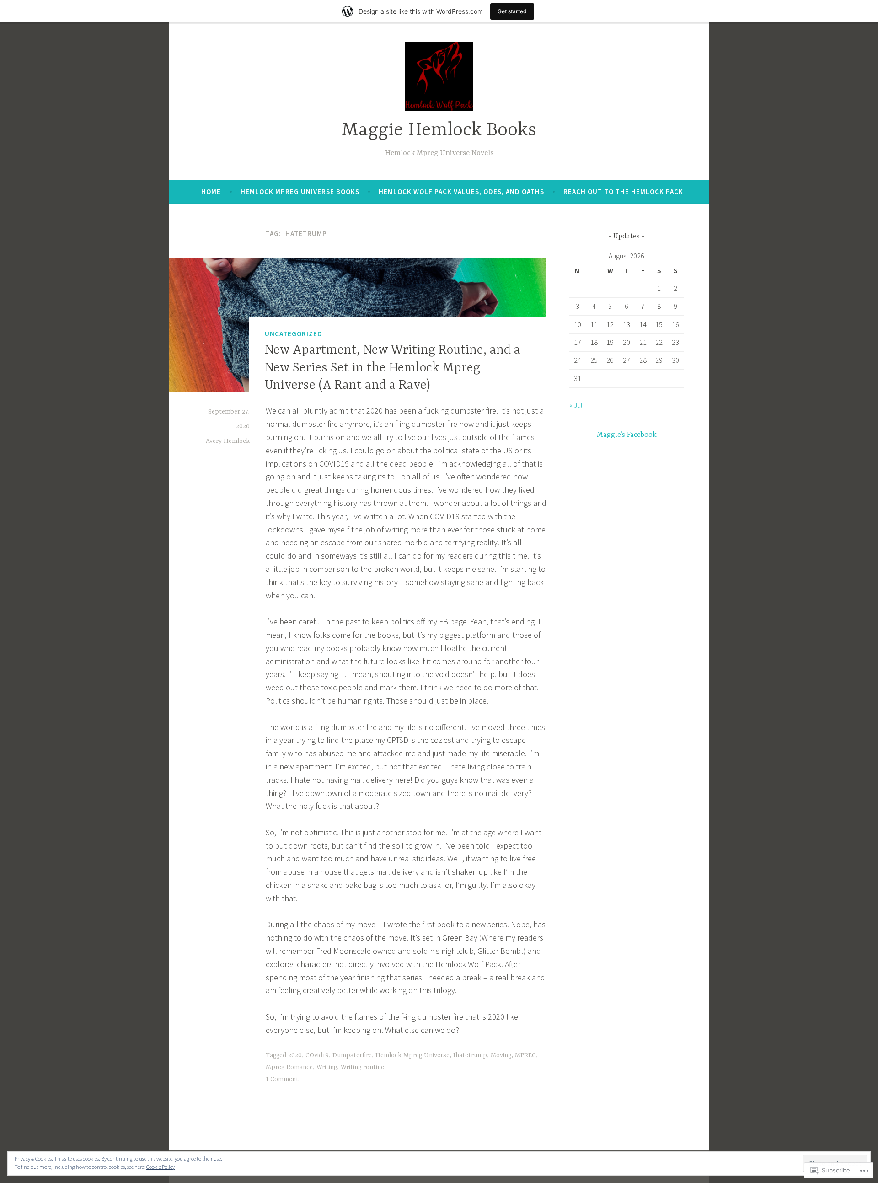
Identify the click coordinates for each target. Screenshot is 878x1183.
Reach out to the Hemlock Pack (623, 191)
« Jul (576, 404)
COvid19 (317, 1055)
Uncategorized (293, 333)
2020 (295, 1055)
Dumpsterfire (352, 1055)
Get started (512, 11)
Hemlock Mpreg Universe (412, 1055)
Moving (501, 1055)
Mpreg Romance (289, 1067)
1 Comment (282, 1079)
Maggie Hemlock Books (439, 130)
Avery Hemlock (228, 441)
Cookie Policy (160, 1166)
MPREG (525, 1055)
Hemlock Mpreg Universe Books (300, 191)
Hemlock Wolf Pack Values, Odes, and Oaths (461, 191)
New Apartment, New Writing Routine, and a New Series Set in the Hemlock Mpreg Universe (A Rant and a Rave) (392, 368)
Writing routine (362, 1067)
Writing (326, 1067)
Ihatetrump (470, 1055)
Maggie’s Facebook (627, 435)
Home (211, 191)
